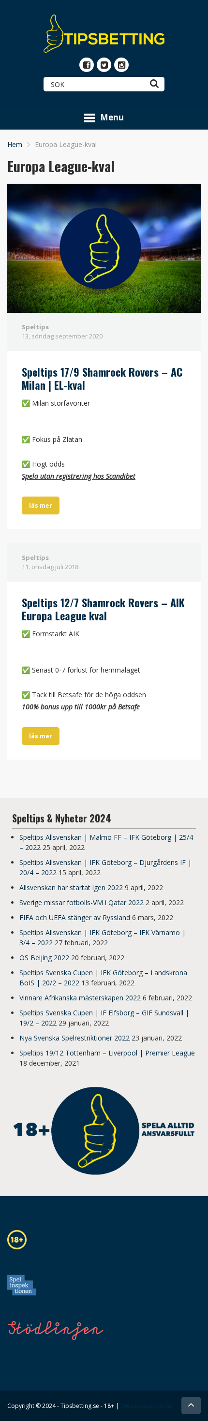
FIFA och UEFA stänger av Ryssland (74, 917)
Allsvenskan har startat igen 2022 (71, 887)
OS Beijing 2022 (44, 957)
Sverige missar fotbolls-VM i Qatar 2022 (81, 902)
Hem (14, 144)
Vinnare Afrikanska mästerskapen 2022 (80, 997)
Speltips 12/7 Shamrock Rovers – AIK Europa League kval (103, 609)
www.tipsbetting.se (146, 1406)
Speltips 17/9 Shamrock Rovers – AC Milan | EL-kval (102, 378)
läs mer (40, 505)
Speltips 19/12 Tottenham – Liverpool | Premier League (107, 1052)
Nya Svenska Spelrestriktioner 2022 (74, 1037)
